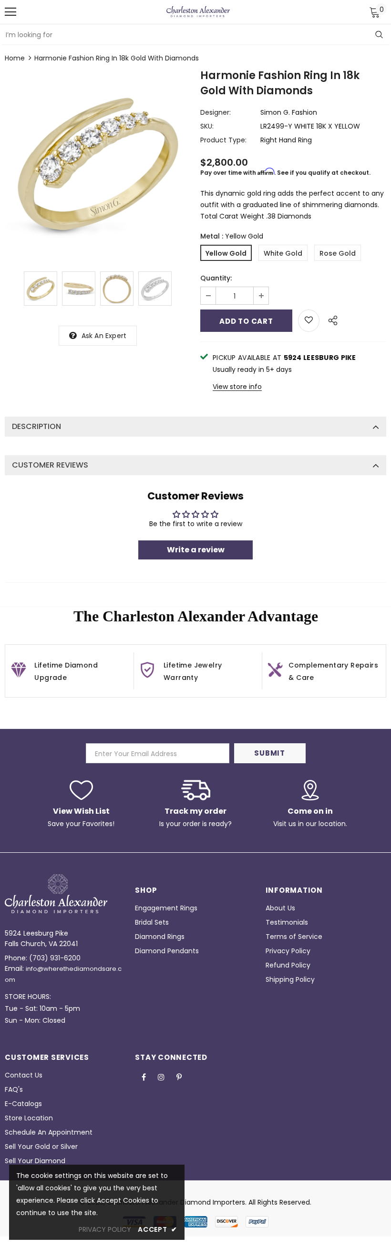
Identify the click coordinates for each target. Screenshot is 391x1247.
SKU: (207, 126)
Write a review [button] (196, 549)
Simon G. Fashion (288, 112)
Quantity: (216, 278)
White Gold (283, 253)
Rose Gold (337, 253)
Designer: (215, 112)
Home (15, 58)
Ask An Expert (104, 335)
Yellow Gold (226, 253)
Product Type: (223, 140)
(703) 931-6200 (55, 958)
